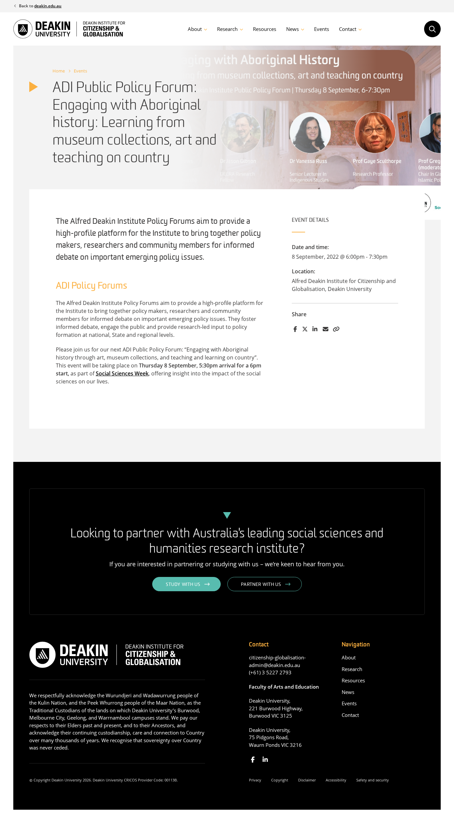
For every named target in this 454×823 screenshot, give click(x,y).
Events (321, 29)
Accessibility (336, 779)
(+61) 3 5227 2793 (270, 672)
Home (59, 71)
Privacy (255, 779)
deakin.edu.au (47, 6)
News (292, 29)
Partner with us (261, 584)
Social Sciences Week (122, 373)
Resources (264, 29)
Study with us (183, 584)
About (195, 29)
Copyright (279, 779)
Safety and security (372, 779)
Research (227, 29)
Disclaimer (307, 779)
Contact (347, 29)
